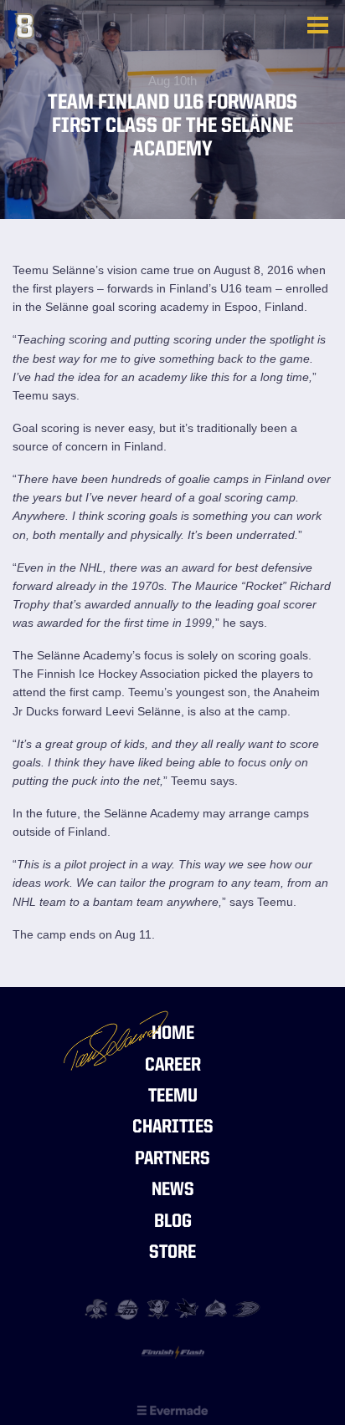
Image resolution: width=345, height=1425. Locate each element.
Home (173, 1034)
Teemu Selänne (98, 25)
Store (172, 1253)
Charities (173, 1127)
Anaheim (158, 1309)
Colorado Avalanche (217, 1309)
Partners (172, 1159)
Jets (128, 1309)
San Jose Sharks (187, 1309)
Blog (173, 1222)
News (173, 1190)
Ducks (246, 1309)
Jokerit (98, 1309)
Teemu (173, 1097)
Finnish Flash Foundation (173, 1357)
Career (173, 1066)
